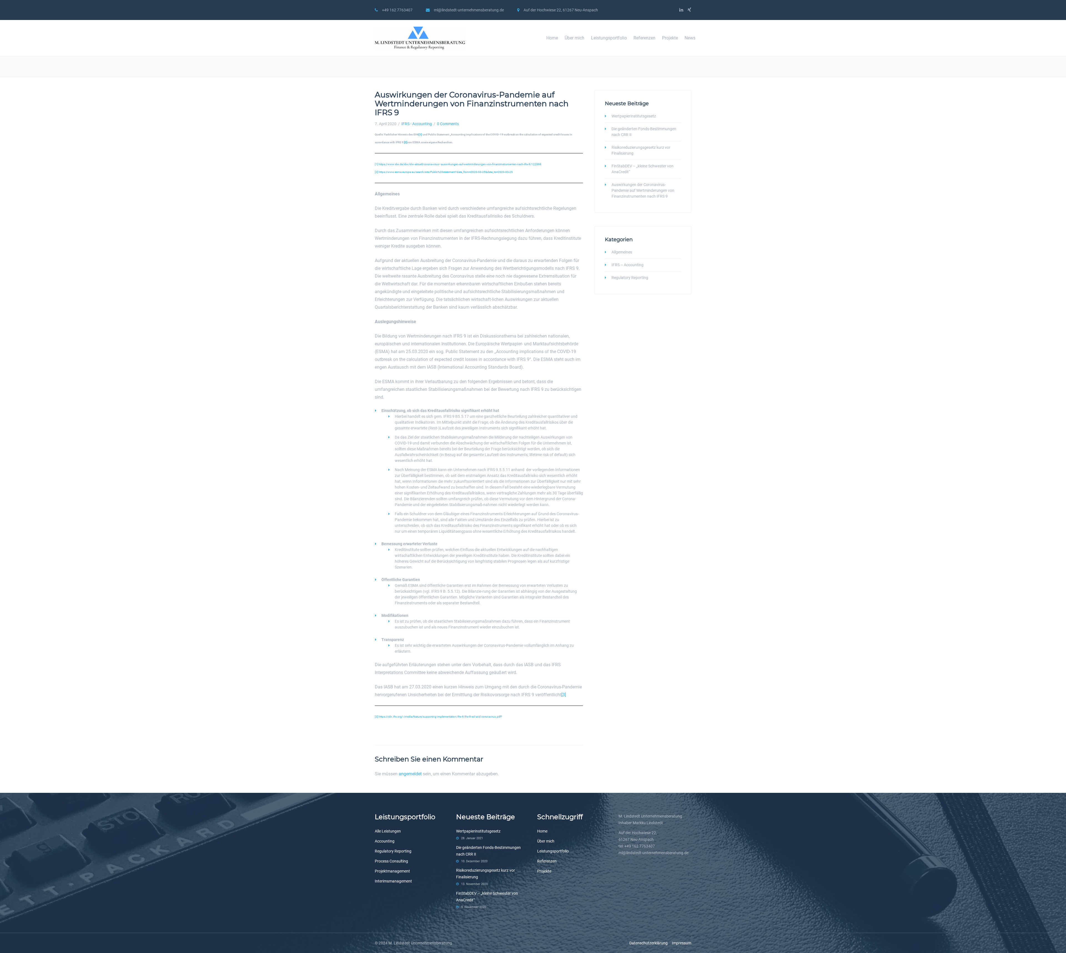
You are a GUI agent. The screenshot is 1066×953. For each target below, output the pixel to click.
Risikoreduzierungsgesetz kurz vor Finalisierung (641, 150)
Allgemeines (622, 252)
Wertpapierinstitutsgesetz (634, 116)
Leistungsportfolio (609, 38)
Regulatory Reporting (630, 277)
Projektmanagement (392, 871)
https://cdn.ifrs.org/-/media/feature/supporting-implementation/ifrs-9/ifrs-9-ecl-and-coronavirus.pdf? (440, 716)
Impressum (681, 943)
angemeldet (410, 773)
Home (552, 38)
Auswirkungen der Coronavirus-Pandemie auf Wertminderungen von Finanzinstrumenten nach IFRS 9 (643, 190)
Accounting (384, 841)
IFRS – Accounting (627, 265)
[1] (376, 164)
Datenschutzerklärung (650, 943)
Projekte (670, 38)
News (690, 38)
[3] (563, 694)
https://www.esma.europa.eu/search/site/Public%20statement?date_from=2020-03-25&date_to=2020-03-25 (446, 171)
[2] (376, 171)
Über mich (574, 38)
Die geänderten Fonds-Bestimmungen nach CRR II (644, 132)
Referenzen (644, 38)
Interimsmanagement (393, 881)
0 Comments (448, 124)
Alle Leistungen (388, 831)
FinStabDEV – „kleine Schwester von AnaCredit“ (642, 169)
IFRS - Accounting (416, 124)
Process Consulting (391, 861)
